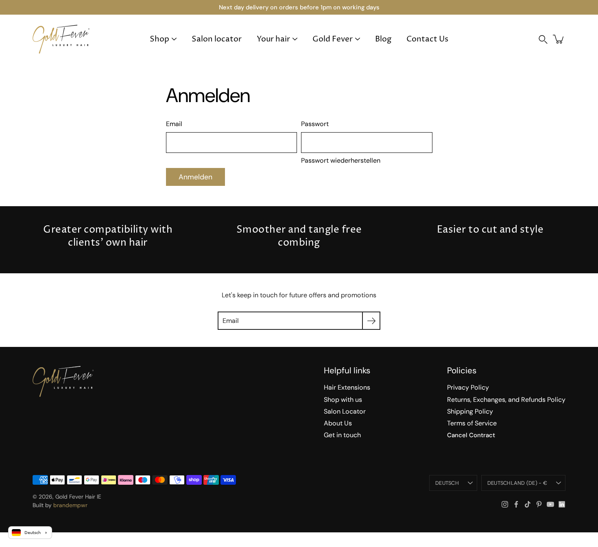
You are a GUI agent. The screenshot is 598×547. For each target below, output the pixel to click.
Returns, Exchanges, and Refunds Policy (506, 399)
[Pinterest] (539, 504)
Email (174, 124)
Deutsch (447, 482)
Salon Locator (345, 411)
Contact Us (427, 39)
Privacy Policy (468, 387)
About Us (338, 423)
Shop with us (343, 399)
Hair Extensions (347, 387)
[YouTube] (550, 504)
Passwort (315, 124)
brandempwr (70, 505)
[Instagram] (505, 504)
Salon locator (217, 39)
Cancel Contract (471, 435)
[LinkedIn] (561, 504)
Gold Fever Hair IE (78, 496)
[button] (543, 39)
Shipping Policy (470, 411)
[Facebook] (516, 504)
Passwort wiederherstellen (340, 160)
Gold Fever (332, 39)
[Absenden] (371, 321)
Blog (383, 39)
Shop (159, 39)
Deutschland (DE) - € (517, 482)
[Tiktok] (527, 504)
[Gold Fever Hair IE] (61, 39)
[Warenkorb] (558, 39)
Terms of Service (472, 423)
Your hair (273, 39)
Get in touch (342, 435)
